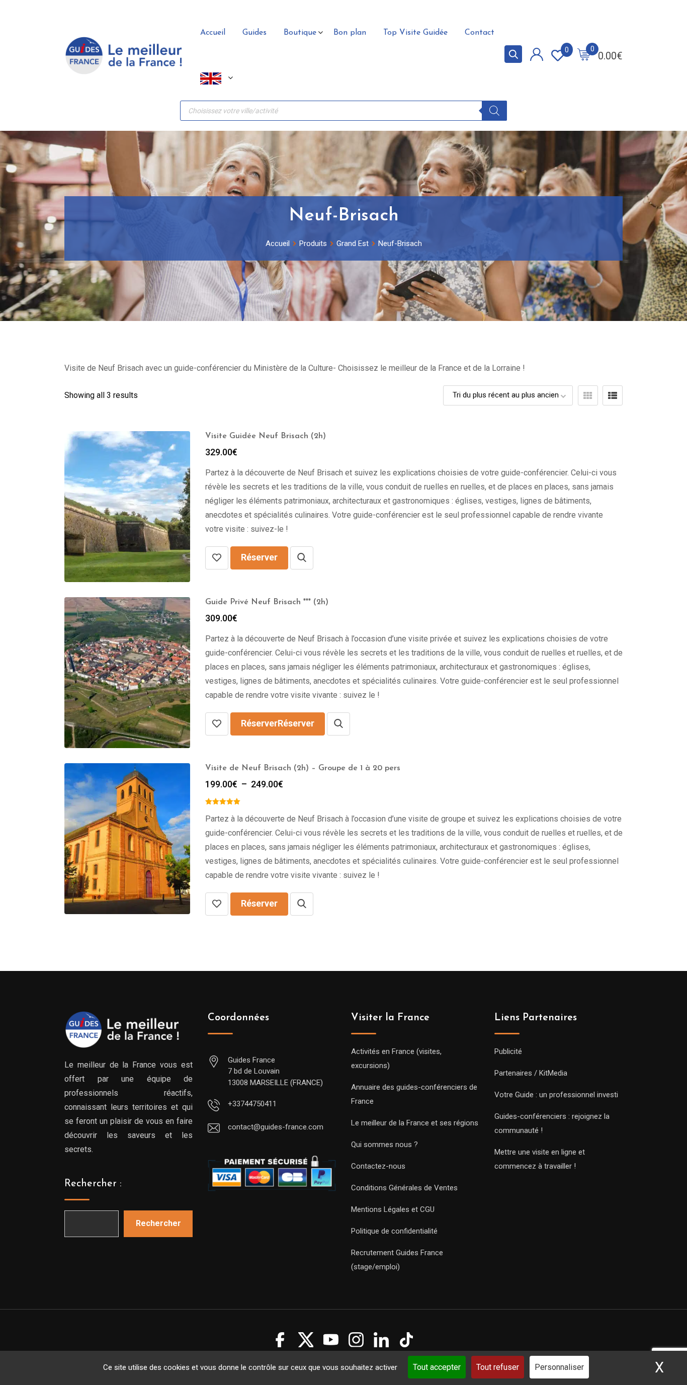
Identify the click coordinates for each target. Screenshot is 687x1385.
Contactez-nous (378, 1166)
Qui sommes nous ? (384, 1144)
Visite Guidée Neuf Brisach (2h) (265, 436)
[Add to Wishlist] (216, 557)
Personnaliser (559, 1367)
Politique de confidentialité (394, 1231)
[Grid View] (588, 395)
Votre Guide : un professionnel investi (556, 1094)
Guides (254, 33)
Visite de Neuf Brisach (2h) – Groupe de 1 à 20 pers (302, 768)
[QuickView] (301, 557)
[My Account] (536, 56)
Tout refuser (497, 1367)
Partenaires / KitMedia (530, 1073)
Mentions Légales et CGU (393, 1209)
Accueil (212, 33)
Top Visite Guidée (415, 33)
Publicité (508, 1051)
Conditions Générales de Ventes (404, 1187)
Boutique (300, 33)
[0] (583, 55)
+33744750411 (252, 1103)
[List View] (613, 395)
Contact (479, 33)
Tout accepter (437, 1367)
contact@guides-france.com (275, 1126)
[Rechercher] (494, 111)
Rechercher (158, 1223)
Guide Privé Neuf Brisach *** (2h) (266, 602)
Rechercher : (93, 1184)
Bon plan (349, 33)
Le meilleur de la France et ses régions (414, 1122)
